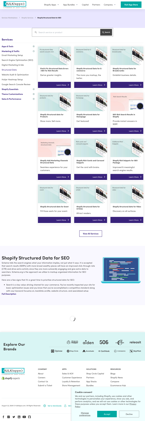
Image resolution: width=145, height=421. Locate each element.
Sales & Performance (11, 98)
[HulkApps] (15, 4)
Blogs (112, 373)
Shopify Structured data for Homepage (88, 115)
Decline (129, 414)
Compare (114, 381)
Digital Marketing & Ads (13, 64)
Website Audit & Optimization (15, 74)
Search (107, 32)
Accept (107, 414)
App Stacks (91, 381)
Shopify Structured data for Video (127, 206)
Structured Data (9, 69)
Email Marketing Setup (12, 55)
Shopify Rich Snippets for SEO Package (125, 161)
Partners (90, 377)
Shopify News (116, 377)
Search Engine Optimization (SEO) (17, 60)
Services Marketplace (9, 18)
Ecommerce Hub (118, 385)
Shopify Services (27, 18)
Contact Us (43, 381)
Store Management (71, 385)
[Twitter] (14, 417)
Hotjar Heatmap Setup (12, 79)
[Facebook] (3, 417)
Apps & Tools (7, 46)
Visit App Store (131, 4)
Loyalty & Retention (71, 381)
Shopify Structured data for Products (51, 115)
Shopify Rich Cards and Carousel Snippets (90, 161)
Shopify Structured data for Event (54, 206)
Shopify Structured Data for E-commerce (89, 69)
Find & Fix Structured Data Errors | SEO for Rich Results (54, 69)
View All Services (90, 233)
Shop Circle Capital (95, 373)
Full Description (9, 293)
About (40, 373)
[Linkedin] (19, 417)
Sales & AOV (67, 373)
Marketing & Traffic (10, 51)
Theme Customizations (12, 94)
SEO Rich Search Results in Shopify (124, 115)
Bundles (90, 385)
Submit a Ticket (45, 385)
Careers (41, 377)
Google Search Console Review (16, 84)
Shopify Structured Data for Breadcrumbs (124, 69)
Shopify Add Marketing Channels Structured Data (54, 161)
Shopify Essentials (10, 89)
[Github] (29, 417)
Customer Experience (72, 377)
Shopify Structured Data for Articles (88, 207)
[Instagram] (8, 417)
